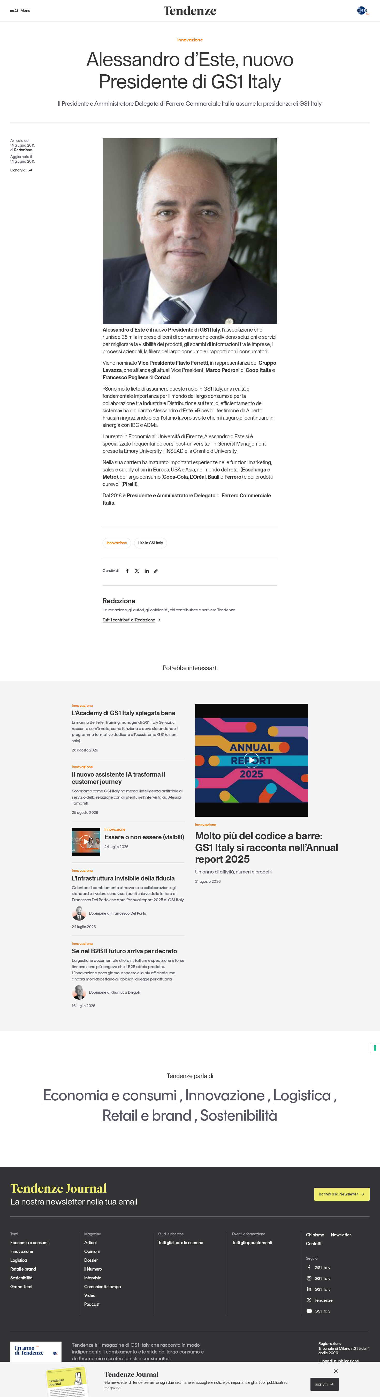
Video (89, 1295)
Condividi (18, 170)
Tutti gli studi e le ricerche (180, 1242)
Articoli (90, 1242)
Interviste (92, 1277)
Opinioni (92, 1251)
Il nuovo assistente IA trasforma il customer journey (118, 778)
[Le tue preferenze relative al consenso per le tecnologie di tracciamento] (375, 1048)
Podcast (92, 1304)
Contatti (313, 1243)
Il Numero (93, 1269)
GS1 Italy (322, 1267)
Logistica (302, 1095)
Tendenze (324, 1300)
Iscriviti (321, 1384)
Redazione (23, 150)
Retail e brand (147, 1115)
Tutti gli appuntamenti (252, 1242)
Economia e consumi (110, 1095)
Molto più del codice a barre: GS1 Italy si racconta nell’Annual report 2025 (266, 847)
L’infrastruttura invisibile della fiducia (123, 878)
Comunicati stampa (102, 1286)
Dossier (91, 1260)
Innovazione (117, 543)
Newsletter (341, 1234)
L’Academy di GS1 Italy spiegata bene (124, 713)
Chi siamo (315, 1234)
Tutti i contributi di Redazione (129, 619)
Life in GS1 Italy (150, 543)
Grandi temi (21, 1286)
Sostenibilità (238, 1115)
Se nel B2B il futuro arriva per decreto (124, 951)
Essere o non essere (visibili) (144, 837)
